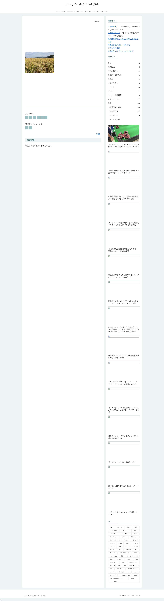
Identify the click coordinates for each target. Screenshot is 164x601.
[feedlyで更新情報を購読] (26, 127)
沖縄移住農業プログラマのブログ (120, 51)
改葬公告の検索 (114, 48)
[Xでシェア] (26, 117)
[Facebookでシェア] (30, 117)
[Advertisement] (63, 37)
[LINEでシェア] (42, 117)
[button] (45, 117)
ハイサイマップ (114, 33)
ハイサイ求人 (113, 27)
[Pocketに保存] (38, 117)
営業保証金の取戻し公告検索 (119, 45)
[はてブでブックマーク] (34, 117)
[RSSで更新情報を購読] (30, 127)
